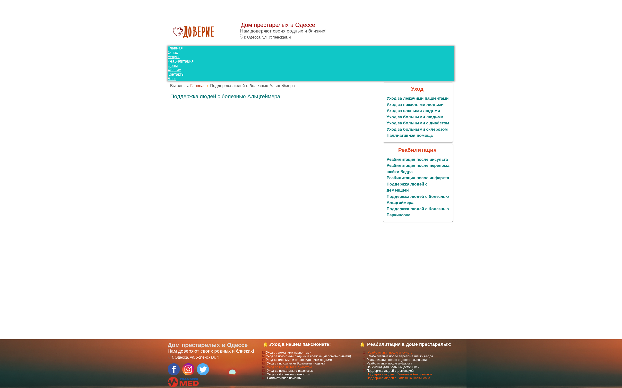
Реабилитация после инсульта (417, 159)
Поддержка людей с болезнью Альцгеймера (225, 96)
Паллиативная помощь (410, 135)
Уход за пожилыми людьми (415, 104)
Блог (172, 79)
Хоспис (174, 70)
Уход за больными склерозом (417, 129)
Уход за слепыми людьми (413, 110)
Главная (175, 48)
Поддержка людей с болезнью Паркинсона (398, 378)
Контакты (176, 74)
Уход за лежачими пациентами (418, 98)
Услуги (174, 57)
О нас (173, 52)
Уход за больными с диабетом (418, 123)
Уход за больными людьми (415, 117)
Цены (173, 66)
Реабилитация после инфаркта (418, 178)
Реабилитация (181, 61)
